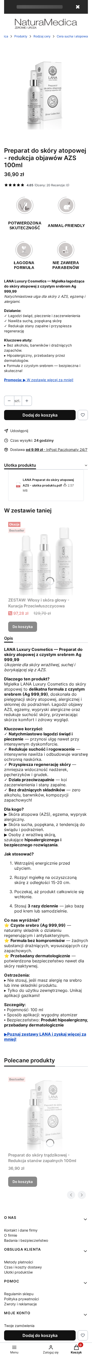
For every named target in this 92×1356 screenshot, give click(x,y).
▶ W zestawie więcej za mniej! (38, 380)
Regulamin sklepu (18, 1294)
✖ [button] (77, 7)
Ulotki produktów (18, 1272)
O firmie (10, 1235)
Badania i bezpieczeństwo (26, 1240)
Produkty (20, 36)
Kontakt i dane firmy (21, 1230)
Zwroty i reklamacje (20, 1304)
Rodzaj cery (42, 36)
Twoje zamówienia (19, 1325)
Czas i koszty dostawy (23, 1267)
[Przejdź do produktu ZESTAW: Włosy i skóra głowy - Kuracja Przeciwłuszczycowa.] (46, 557)
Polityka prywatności (21, 1299)
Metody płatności (18, 1262)
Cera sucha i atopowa (72, 36)
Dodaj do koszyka (39, 415)
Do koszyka (23, 626)
